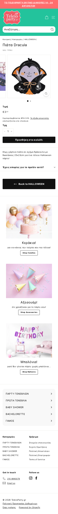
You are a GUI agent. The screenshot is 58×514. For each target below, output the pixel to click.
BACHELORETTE (11, 455)
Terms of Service (37, 459)
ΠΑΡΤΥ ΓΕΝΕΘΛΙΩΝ (12, 443)
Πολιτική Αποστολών (39, 451)
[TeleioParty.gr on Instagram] (30, 478)
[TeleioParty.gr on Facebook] (36, 478)
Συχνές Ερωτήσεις (38, 447)
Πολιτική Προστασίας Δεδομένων (20, 503)
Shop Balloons (29, 372)
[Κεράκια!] (29, 221)
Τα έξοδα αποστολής (39, 118)
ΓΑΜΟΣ (6, 459)
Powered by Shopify (29, 507)
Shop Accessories (29, 312)
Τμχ (5, 125)
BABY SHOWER (10, 451)
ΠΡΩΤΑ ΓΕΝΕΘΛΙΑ (11, 447)
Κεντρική (7, 39)
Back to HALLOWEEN (31, 184)
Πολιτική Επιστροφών (39, 455)
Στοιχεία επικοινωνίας (40, 443)
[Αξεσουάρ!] (29, 281)
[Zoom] (46, 93)
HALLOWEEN (30, 39)
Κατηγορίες (17, 39)
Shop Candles (29, 253)
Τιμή (5, 106)
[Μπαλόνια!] (29, 340)
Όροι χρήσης (9, 507)
